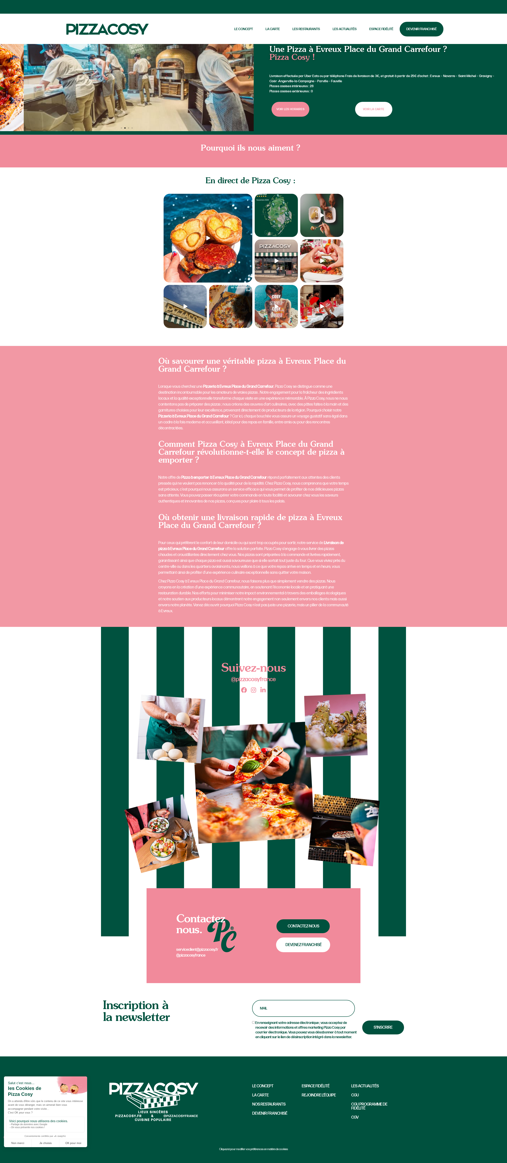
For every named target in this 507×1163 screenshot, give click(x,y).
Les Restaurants (306, 29)
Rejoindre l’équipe (319, 1095)
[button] (4, 76)
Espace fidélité (381, 29)
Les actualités (345, 29)
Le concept (263, 1086)
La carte (273, 29)
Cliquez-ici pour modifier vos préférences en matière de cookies (253, 1149)
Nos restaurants (269, 1104)
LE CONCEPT (243, 29)
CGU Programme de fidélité (369, 1106)
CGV (355, 1117)
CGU (355, 1095)
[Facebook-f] (244, 690)
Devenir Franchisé (421, 29)
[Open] (208, 238)
